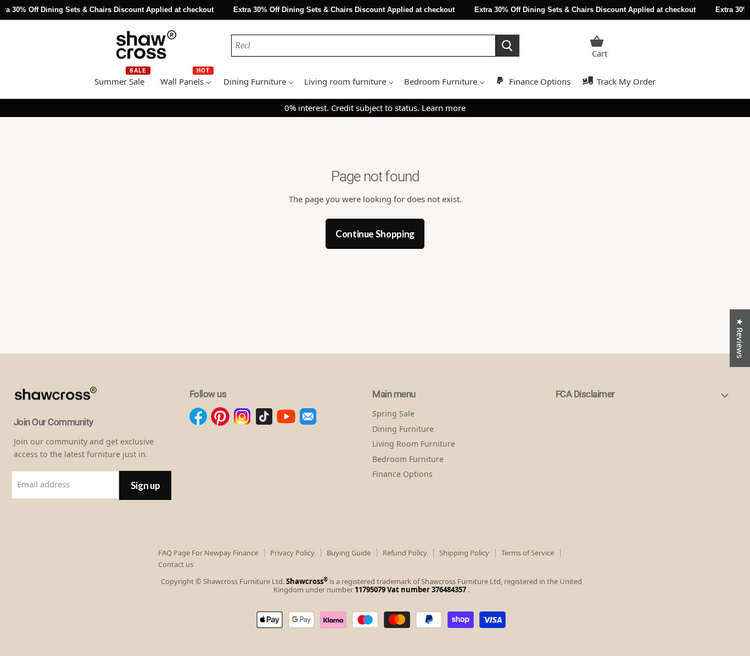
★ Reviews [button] (740, 338)
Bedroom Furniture (408, 459)
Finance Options (402, 474)
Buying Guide (349, 553)
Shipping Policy (464, 553)
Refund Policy (405, 553)
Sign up (145, 485)
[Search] (507, 46)
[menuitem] (122, 80)
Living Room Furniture (413, 443)
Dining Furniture (403, 429)
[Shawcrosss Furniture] (67, 411)
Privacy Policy (292, 553)
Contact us (175, 564)
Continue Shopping (375, 234)
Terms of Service (527, 553)
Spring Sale (393, 413)
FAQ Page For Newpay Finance (208, 553)
